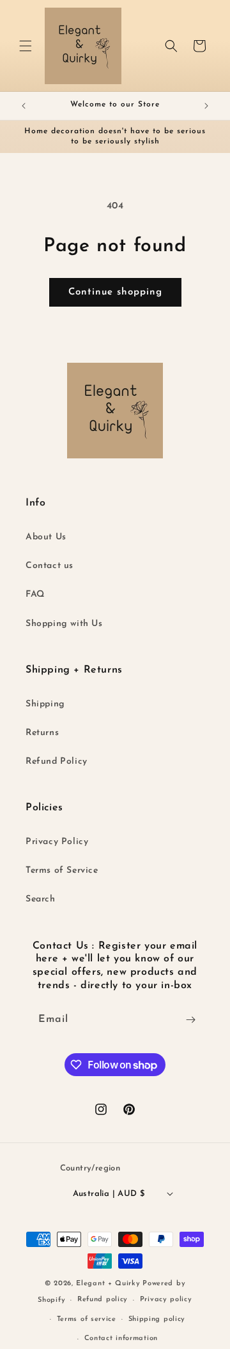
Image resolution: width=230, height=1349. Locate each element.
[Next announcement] (206, 106)
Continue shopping (115, 292)
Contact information (121, 1338)
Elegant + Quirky (108, 1283)
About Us (46, 537)
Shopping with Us (64, 624)
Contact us (49, 566)
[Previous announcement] (24, 106)
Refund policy (102, 1299)
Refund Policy (57, 761)
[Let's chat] (190, 1019)
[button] (26, 46)
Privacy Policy (57, 842)
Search (41, 899)
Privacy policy (166, 1299)
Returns (42, 733)
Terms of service (86, 1319)
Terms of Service (62, 870)
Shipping (45, 704)
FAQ (35, 594)
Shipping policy (157, 1319)
